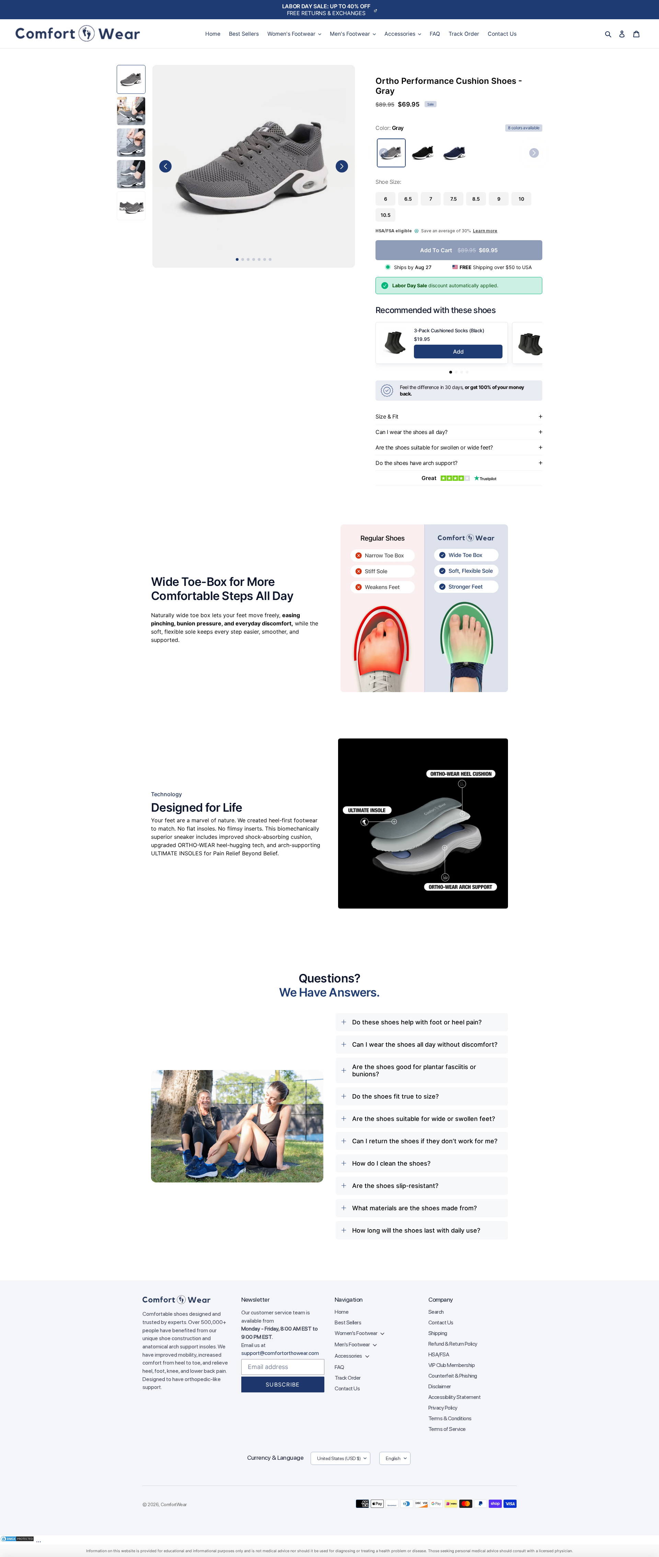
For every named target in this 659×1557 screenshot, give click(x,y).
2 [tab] (242, 259)
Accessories (349, 1356)
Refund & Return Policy (452, 1344)
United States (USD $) (338, 1458)
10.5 (386, 215)
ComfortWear (174, 1504)
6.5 (408, 199)
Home (341, 1312)
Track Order (348, 1378)
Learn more (485, 230)
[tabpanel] (253, 166)
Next (342, 166)
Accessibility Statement (454, 1397)
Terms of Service (447, 1429)
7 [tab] (270, 259)
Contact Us (347, 1388)
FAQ (339, 1367)
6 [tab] (264, 259)
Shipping (437, 1333)
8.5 (476, 199)
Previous (165, 166)
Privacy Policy (443, 1407)
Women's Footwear (356, 1333)
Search (436, 1312)
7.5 (453, 199)
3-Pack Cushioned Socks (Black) (449, 330)
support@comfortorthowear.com (280, 1353)
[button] (450, 372)
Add (458, 351)
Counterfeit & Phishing (452, 1375)
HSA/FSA (438, 1354)
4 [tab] (253, 259)
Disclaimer (439, 1386)
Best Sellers (348, 1322)
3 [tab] (248, 259)
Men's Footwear (353, 1344)
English (393, 1458)
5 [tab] (259, 259)
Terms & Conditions (450, 1418)
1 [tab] (237, 259)
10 (521, 199)
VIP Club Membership (451, 1365)
